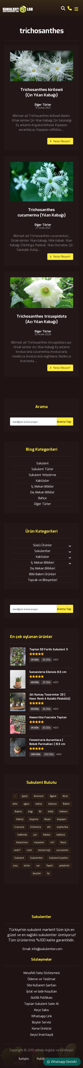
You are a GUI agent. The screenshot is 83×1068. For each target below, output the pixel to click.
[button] (76, 9)
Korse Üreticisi (41, 1028)
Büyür (47, 819)
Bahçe (42, 498)
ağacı (26, 803)
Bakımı (18, 811)
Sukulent (42, 463)
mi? (52, 842)
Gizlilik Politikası (41, 998)
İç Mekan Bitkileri (42, 563)
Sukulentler (42, 551)
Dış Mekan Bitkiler (42, 492)
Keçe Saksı (41, 1010)
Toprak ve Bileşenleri (42, 580)
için (35, 834)
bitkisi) (19, 819)
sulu (15, 865)
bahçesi (52, 803)
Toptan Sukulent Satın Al (41, 1004)
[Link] (70, 8)
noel (29, 850)
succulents (62, 850)
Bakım (66, 803)
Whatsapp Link (41, 1016)
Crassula (19, 827)
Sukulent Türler (42, 469)
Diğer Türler (43, 105)
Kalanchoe (22, 842)
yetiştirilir (64, 865)
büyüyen (61, 819)
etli (49, 827)
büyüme (34, 819)
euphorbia (62, 827)
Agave (53, 796)
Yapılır (49, 865)
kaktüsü (61, 834)
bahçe (39, 803)
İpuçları (37, 873)
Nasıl (63, 842)
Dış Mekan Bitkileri (42, 568)
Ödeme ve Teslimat (41, 979)
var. (38, 865)
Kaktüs (46, 834)
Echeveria (35, 827)
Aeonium (39, 796)
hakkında (22, 834)
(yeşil (25, 796)
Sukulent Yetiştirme (42, 475)
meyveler (39, 842)
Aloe (65, 796)
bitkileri (63, 811)
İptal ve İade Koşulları (41, 991)
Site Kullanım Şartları (41, 985)
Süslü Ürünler (42, 545)
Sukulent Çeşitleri (58, 857)
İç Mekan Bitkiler (42, 486)
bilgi (30, 811)
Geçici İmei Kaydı (41, 1035)
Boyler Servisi (41, 1022)
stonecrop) (44, 850)
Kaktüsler (42, 481)
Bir (40, 811)
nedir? (17, 850)
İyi (48, 873)
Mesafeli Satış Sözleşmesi (41, 973)
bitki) (50, 811)
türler (27, 865)
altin (15, 803)
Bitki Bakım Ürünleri (42, 574)
